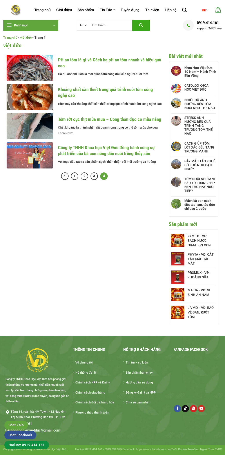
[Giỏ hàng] (218, 10)
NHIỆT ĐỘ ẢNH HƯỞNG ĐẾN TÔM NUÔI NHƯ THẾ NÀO (199, 104)
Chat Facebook (20, 435)
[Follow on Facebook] (177, 408)
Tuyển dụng (130, 10)
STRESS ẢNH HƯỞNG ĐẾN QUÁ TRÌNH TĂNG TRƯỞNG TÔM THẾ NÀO (198, 126)
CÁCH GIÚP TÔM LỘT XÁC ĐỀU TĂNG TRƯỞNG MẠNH (199, 147)
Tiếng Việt (205, 9)
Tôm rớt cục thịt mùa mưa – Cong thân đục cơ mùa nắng (109, 119)
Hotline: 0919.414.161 (27, 445)
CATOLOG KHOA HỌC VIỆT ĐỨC (196, 87)
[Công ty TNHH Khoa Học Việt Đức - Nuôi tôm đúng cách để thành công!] (15, 9)
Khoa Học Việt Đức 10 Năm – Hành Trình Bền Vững (200, 72)
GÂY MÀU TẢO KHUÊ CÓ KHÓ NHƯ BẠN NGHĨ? (199, 165)
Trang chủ (42, 10)
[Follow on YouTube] (201, 408)
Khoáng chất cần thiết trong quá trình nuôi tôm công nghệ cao (105, 92)
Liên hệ (170, 10)
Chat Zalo (16, 425)
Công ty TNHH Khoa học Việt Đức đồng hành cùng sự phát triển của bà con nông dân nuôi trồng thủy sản (106, 150)
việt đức (26, 37)
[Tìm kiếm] (184, 10)
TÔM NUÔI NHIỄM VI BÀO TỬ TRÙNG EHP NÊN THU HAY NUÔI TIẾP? (199, 185)
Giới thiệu (64, 10)
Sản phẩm (86, 10)
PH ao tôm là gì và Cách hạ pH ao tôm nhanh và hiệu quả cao (109, 62)
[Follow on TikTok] (185, 408)
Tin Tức (106, 10)
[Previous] (65, 176)
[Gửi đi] (140, 25)
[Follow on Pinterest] (193, 408)
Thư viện (152, 10)
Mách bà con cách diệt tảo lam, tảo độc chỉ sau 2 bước (199, 205)
